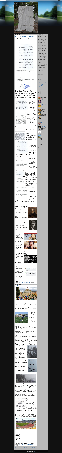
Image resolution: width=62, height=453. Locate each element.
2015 (39, 92)
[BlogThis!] (32, 282)
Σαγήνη (41, 100)
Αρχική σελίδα (25, 447)
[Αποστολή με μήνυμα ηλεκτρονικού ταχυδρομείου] (31, 282)
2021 (39, 78)
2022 (39, 77)
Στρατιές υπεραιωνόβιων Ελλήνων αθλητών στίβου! (43, 131)
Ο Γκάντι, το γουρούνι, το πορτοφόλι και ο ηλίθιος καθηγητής (43, 113)
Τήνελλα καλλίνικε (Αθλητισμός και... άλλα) (25, 3)
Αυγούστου (40, 86)
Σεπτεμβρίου (40, 85)
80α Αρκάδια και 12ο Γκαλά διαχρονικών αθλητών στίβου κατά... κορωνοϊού (24, 285)
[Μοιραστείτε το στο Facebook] (33, 282)
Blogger (34, 451)
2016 (39, 91)
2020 (39, 79)
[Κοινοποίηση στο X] (16, 445)
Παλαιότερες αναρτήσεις (33, 447)
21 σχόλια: (29, 282)
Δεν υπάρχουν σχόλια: (30, 444)
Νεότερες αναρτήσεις (18, 447)
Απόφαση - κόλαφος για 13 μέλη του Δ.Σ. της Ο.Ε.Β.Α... (43, 82)
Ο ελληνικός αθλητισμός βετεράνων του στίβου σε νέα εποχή (43, 136)
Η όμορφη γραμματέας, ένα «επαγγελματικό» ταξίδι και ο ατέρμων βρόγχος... (44, 117)
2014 (39, 93)
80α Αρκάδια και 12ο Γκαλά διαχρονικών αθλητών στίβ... (42, 84)
